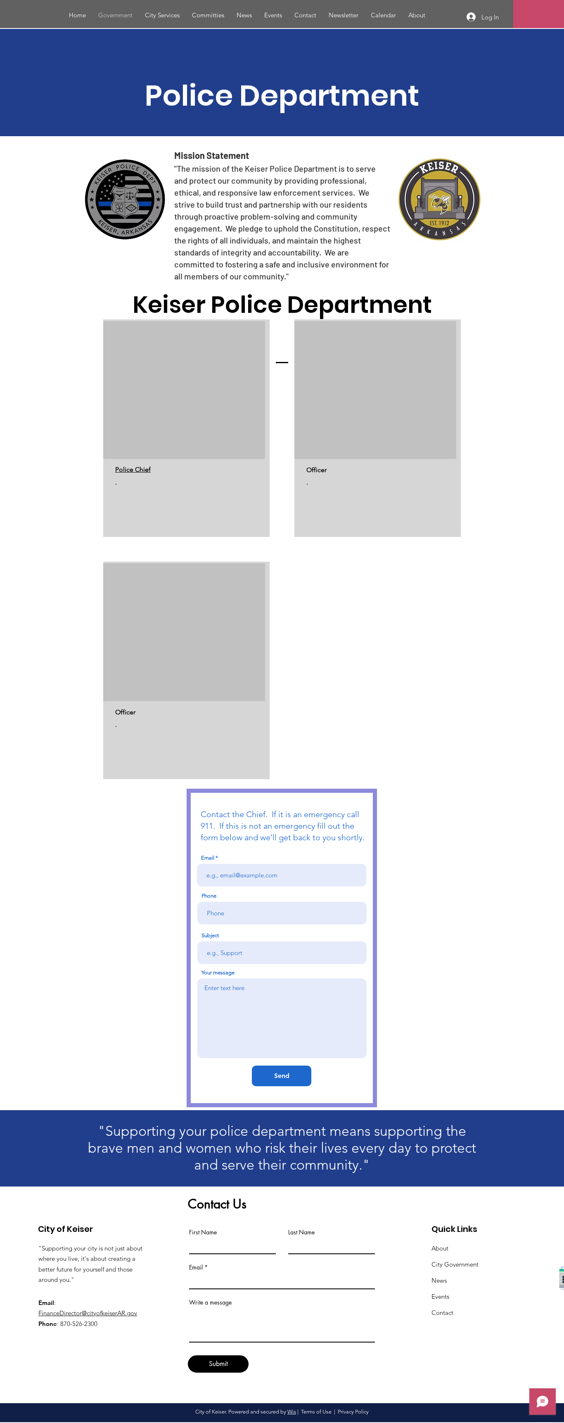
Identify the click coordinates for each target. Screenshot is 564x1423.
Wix (291, 1412)
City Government (455, 1264)
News (439, 1280)
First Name (203, 1232)
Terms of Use (316, 1412)
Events (440, 1296)
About (439, 1248)
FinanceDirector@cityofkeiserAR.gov (87, 1313)
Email (196, 1267)
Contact (442, 1313)
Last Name (301, 1232)
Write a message (210, 1302)
